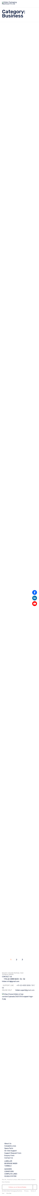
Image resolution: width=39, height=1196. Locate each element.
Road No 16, (10, 1179)
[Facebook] (34, 592)
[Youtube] (34, 603)
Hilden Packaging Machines (14, 1191)
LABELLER (8, 1161)
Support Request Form (12, 1153)
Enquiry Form (9, 1155)
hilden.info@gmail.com (10, 981)
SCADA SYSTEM (10, 1176)
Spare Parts (8, 1148)
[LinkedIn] (34, 598)
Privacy (26, 1191)
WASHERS (8, 1169)
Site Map (8, 1193)
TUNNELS (8, 1166)
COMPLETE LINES (10, 1174)
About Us (7, 1144)
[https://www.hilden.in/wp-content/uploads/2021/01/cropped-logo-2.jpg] (18, 999)
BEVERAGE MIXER (10, 1163)
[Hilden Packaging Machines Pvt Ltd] (13, 3)
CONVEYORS (9, 1171)
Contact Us (8, 1158)
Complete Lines (10, 1146)
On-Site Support (10, 1151)
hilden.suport (20, 990)
